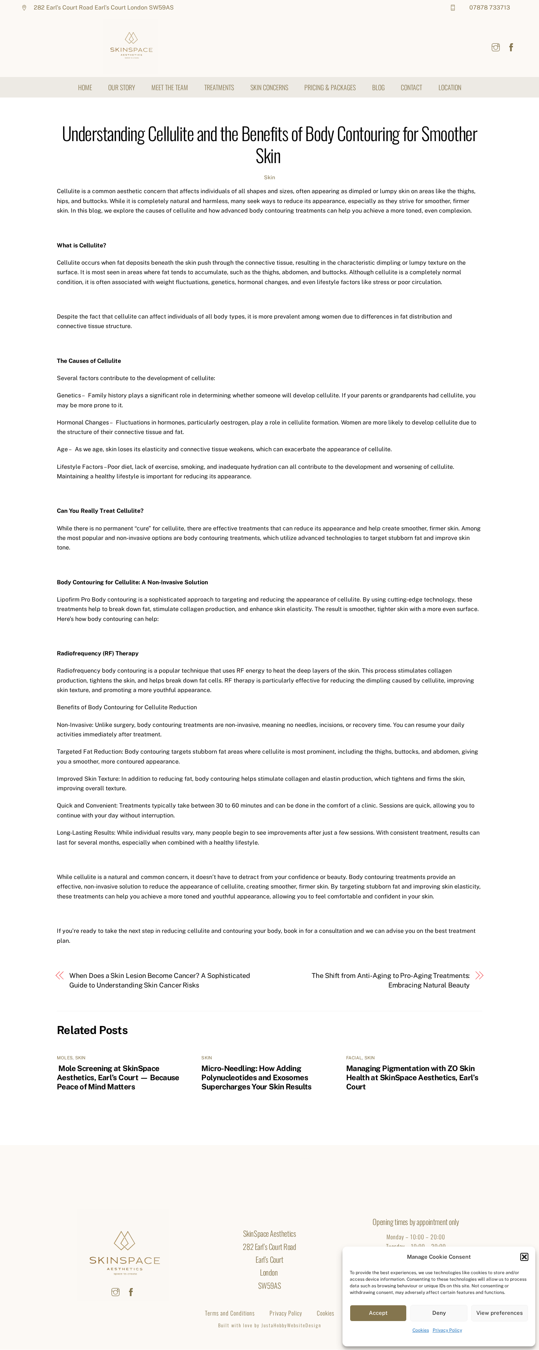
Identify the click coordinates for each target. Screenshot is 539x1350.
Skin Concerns (269, 87)
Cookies (420, 1330)
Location (450, 87)
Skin (269, 177)
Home (85, 87)
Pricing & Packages (330, 87)
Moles (65, 1057)
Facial (354, 1057)
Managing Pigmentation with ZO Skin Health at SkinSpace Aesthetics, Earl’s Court (412, 1077)
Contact (411, 87)
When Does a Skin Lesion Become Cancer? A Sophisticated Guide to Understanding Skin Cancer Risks (159, 980)
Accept (378, 1313)
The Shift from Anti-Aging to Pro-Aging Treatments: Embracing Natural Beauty (391, 980)
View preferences (499, 1313)
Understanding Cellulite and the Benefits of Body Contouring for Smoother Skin (269, 143)
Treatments (219, 87)
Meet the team (169, 87)
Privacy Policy (447, 1330)
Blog (378, 87)
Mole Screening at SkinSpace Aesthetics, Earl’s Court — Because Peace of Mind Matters (118, 1077)
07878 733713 (489, 7)
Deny (439, 1313)
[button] (524, 1257)
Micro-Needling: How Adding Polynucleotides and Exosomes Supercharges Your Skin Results (256, 1077)
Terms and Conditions (230, 1313)
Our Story (121, 87)
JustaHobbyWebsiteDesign (290, 1325)
